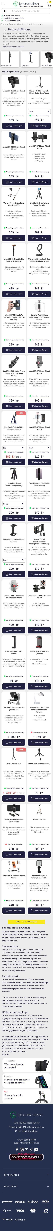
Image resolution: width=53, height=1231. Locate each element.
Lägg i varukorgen (15, 126)
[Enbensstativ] (9, 57)
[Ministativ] (30, 57)
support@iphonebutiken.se (26, 1143)
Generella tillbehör (16, 24)
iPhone (3, 24)
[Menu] (4, 3)
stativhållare (14, 1043)
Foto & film (30, 24)
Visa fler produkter (26, 922)
